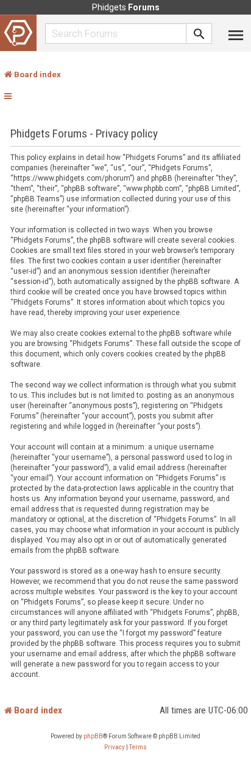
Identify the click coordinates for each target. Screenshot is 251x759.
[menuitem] (114, 747)
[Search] (199, 33)
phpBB (93, 736)
